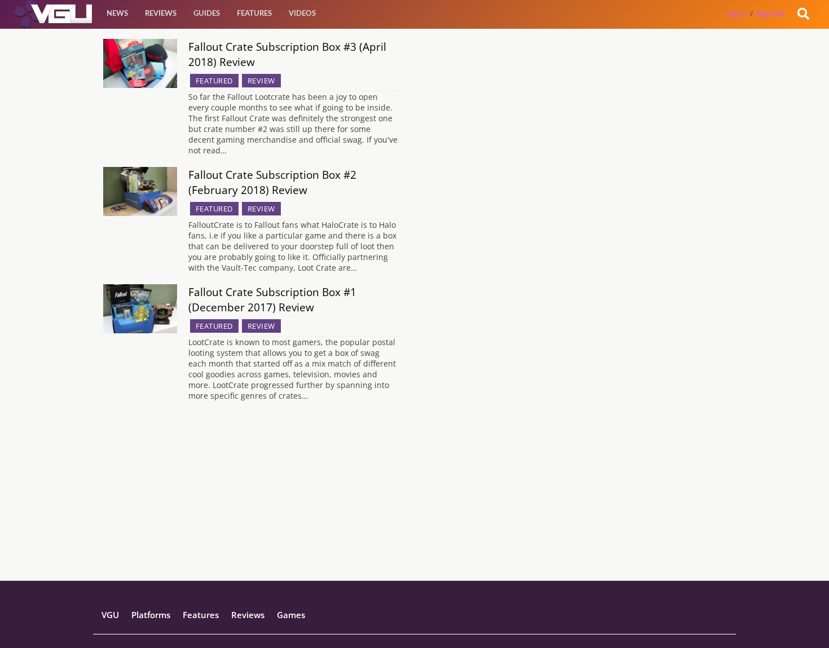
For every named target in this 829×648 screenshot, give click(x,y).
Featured (214, 81)
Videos (302, 13)
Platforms (150, 614)
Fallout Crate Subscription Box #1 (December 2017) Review (272, 299)
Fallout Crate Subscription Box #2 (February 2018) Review (272, 182)
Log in (736, 13)
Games (291, 614)
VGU (110, 614)
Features (254, 13)
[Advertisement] (414, 501)
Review (261, 81)
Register (770, 13)
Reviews (161, 13)
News (117, 13)
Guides (206, 13)
